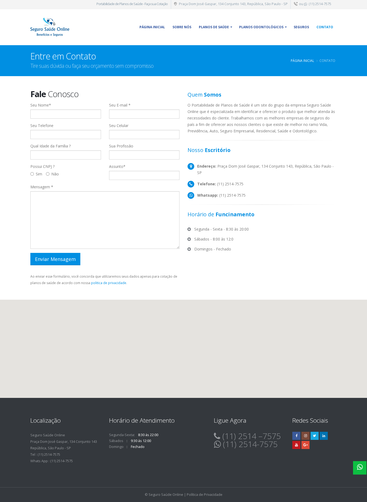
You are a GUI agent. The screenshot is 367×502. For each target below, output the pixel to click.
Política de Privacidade (204, 494)
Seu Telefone (41, 125)
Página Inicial (302, 60)
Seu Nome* (40, 105)
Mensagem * (41, 186)
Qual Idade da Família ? (50, 146)
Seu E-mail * (120, 105)
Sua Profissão (121, 146)
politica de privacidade (108, 283)
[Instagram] (305, 436)
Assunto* (117, 166)
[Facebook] (296, 436)
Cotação (162, 4)
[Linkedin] (324, 436)
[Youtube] (296, 445)
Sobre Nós (181, 27)
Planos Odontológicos (261, 27)
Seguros (301, 27)
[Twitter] (315, 436)
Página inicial (152, 27)
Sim (39, 173)
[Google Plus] (305, 445)
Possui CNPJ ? (42, 166)
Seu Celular (118, 125)
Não (55, 173)
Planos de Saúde (214, 27)
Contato (324, 27)
